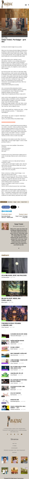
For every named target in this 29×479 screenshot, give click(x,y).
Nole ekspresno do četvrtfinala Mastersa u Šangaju (18, 380)
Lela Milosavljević (5, 277)
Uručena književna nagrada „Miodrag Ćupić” (17, 341)
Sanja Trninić (24, 201)
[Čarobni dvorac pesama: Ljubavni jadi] (14, 313)
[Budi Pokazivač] (4, 470)
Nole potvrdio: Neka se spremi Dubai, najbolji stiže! (18, 367)
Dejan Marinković (14, 355)
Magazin (3, 356)
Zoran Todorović (5, 327)
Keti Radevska (13, 394)
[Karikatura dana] (5, 401)
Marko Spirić (13, 389)
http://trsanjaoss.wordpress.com (19, 226)
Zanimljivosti (4, 350)
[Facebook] (18, 248)
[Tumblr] (14, 434)
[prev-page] (2, 331)
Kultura (3, 389)
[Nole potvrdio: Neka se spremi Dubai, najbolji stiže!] (5, 368)
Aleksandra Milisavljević (15, 335)
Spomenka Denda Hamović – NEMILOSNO (7, 217)
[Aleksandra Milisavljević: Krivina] (5, 335)
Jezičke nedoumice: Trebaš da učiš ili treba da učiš (18, 360)
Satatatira (4, 402)
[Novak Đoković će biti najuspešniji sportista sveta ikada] (4, 460)
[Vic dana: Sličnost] (5, 348)
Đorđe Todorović (14, 348)
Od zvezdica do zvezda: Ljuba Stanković (17, 387)
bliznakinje (10, 201)
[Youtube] (21, 434)
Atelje (3, 396)
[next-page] (5, 331)
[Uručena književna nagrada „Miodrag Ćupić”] (5, 342)
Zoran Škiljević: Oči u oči (16, 373)
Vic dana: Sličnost (15, 347)
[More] (18, 207)
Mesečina (4, 272)
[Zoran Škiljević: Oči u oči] (5, 374)
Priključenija (4, 383)
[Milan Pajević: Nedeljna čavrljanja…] (14, 288)
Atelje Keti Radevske (15, 393)
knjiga (15, 201)
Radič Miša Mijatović (15, 401)
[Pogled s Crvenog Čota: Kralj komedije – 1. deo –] (5, 408)
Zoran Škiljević (13, 374)
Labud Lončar (13, 343)
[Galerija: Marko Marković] (24, 470)
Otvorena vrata (5, 363)
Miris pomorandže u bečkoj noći (18, 353)
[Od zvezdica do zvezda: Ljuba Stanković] (5, 388)
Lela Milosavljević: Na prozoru (14, 275)
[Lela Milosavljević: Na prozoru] (14, 265)
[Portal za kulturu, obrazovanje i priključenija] (7, 4)
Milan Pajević (4, 302)
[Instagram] (11, 434)
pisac (19, 201)
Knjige (3, 343)
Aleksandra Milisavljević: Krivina (18, 334)
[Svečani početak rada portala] (14, 470)
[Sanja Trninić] (5, 236)
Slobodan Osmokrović (15, 409)
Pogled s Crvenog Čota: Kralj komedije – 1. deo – (17, 407)
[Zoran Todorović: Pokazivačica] (24, 460)
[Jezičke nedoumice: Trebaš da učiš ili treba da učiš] (5, 361)
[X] (18, 434)
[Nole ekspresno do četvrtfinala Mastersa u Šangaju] (5, 381)
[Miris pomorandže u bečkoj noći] (5, 355)
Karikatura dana (14, 399)
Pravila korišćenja (20, 478)
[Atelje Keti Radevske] (5, 394)
